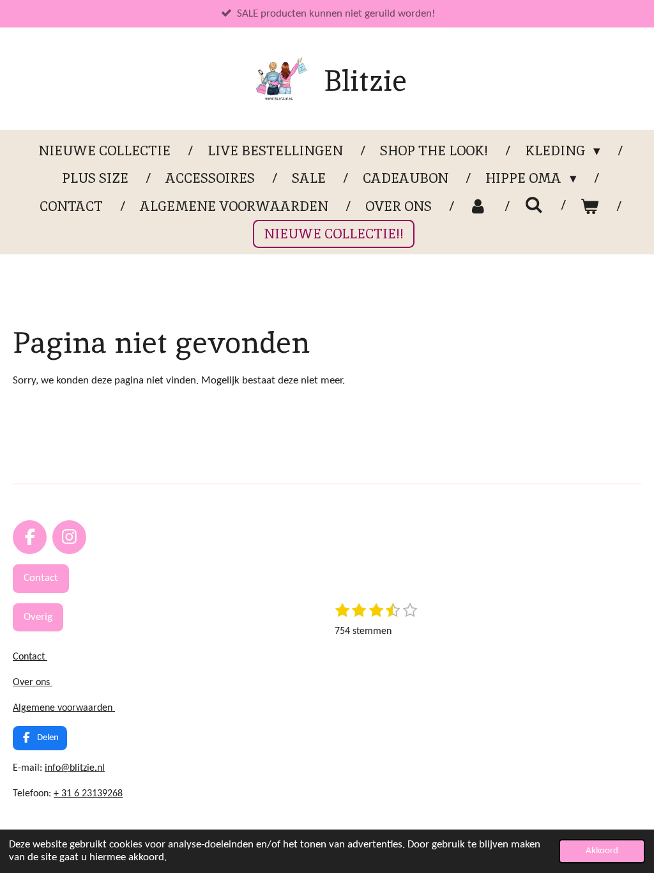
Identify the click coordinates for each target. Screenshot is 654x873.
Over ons (32, 682)
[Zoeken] (533, 204)
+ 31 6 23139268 (88, 794)
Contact (30, 657)
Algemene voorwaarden (64, 708)
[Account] (478, 206)
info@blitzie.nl (75, 768)
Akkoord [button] (602, 851)
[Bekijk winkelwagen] (590, 206)
